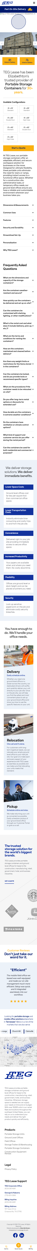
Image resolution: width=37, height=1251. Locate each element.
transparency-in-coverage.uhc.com (18, 1230)
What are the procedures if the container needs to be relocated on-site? (17, 389)
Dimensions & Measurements (16, 205)
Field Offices (10, 1141)
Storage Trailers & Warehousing (18, 1145)
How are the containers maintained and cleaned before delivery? (16, 351)
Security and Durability (13, 228)
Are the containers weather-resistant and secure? (15, 292)
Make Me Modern (25, 1228)
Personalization (10, 243)
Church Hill (8, 1031)
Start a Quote (18, 148)
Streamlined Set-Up (12, 235)
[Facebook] (15, 1236)
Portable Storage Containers (17, 1148)
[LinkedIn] (22, 1236)
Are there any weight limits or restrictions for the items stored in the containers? (17, 364)
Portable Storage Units (14, 1134)
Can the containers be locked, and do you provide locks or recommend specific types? (16, 376)
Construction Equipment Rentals (15, 1153)
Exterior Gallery (10, 62)
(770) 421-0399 (10, 1195)
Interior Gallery (27, 62)
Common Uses (9, 213)
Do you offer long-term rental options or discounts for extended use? (16, 402)
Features (7, 220)
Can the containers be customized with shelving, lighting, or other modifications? (17, 313)
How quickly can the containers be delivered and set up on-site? (17, 302)
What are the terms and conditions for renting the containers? (14, 338)
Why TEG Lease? (10, 250)
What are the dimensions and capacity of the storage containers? (16, 280)
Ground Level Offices (14, 1138)
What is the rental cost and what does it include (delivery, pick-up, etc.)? (17, 326)
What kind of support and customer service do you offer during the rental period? (16, 437)
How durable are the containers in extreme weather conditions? (17, 413)
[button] (35, 43)
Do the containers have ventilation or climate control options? (16, 425)
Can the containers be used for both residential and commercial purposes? (17, 450)
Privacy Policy (10, 1169)
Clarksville (21, 1031)
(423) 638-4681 (10, 1189)
